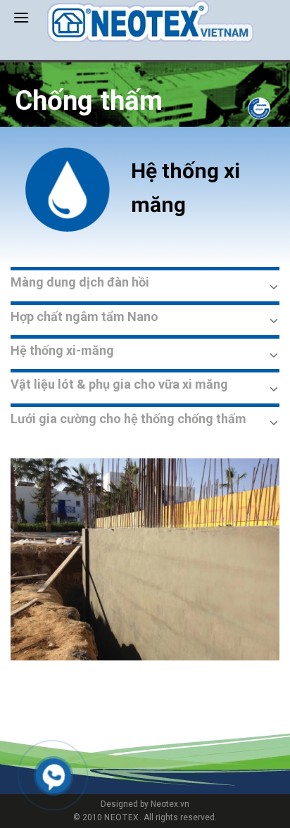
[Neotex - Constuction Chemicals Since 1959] (150, 21)
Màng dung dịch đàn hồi (80, 282)
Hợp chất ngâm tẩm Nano (84, 316)
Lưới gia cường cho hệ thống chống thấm (128, 418)
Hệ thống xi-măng (62, 350)
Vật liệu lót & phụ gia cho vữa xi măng (119, 384)
